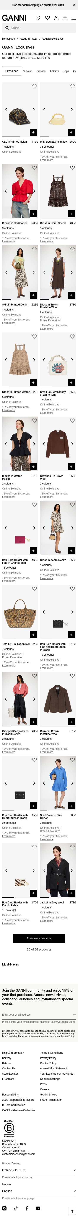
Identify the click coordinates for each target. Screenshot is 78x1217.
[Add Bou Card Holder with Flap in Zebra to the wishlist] (34, 847)
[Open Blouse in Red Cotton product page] (20, 191)
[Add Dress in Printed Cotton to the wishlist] (34, 336)
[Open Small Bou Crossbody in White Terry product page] (58, 360)
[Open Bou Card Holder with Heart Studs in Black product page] (20, 783)
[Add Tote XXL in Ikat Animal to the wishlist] (34, 588)
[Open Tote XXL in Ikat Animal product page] (20, 612)
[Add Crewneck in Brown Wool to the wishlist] (72, 420)
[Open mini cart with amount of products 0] (65, 18)
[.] (39, 5)
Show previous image (6, 109)
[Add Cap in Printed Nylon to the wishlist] (34, 86)
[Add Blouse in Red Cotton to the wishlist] (34, 167)
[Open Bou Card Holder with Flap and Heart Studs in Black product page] (58, 612)
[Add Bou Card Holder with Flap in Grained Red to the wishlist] (34, 504)
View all (27, 71)
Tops (66, 71)
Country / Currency (11, 1163)
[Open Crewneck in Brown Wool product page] (58, 444)
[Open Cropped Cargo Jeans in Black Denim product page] (20, 699)
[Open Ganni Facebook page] (26, 1208)
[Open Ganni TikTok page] (15, 1208)
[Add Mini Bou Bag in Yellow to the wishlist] (72, 86)
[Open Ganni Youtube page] (38, 1208)
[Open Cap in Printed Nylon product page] (20, 109)
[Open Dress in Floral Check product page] (58, 191)
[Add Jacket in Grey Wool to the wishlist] (72, 847)
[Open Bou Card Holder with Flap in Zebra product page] (20, 870)
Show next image (34, 109)
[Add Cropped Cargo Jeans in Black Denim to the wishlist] (34, 675)
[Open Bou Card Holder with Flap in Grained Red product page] (20, 528)
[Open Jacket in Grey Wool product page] (58, 870)
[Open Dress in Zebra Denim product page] (58, 528)
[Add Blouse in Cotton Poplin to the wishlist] (34, 420)
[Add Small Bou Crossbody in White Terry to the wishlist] (72, 336)
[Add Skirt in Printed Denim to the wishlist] (34, 249)
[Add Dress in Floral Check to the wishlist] (72, 167)
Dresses (41, 71)
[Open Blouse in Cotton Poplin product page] (20, 444)
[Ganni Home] (14, 18)
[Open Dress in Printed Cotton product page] (20, 360)
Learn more (46, 160)
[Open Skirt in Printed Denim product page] (20, 272)
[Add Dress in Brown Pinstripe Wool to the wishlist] (72, 249)
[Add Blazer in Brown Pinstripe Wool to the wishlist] (72, 675)
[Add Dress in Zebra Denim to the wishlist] (72, 504)
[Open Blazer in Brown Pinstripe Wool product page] (58, 699)
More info (43, 58)
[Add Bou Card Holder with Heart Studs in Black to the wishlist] (34, 759)
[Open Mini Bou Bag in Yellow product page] (58, 109)
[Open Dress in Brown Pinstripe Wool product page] (58, 272)
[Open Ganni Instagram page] (4, 1208)
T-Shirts (54, 71)
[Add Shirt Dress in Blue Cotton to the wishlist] (72, 759)
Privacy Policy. (68, 1036)
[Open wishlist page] (47, 18)
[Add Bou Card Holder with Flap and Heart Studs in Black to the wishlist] (72, 588)
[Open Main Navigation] (73, 18)
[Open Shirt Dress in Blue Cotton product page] (58, 783)
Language (7, 1184)
